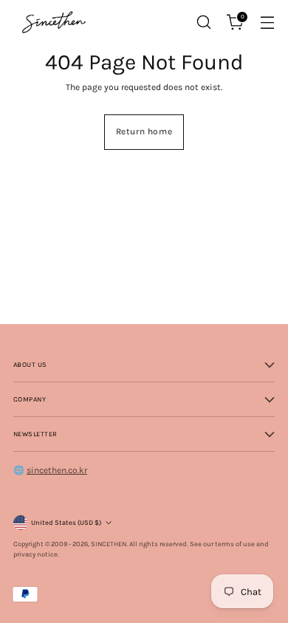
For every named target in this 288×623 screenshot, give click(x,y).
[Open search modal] (203, 22)
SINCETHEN (108, 544)
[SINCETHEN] (54, 22)
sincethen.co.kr (57, 470)
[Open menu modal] (267, 22)
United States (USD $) (66, 522)
